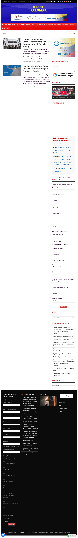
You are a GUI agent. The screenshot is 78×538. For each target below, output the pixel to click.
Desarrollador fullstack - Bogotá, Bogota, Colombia (61, 374)
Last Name (55, 220)
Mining (18, 25)
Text (56, 303)
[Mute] (70, 97)
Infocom (14, 25)
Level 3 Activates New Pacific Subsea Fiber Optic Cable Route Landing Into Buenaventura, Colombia (35, 68)
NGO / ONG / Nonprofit (58, 261)
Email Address (56, 188)
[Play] (54, 97)
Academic (54, 273)
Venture (23, 25)
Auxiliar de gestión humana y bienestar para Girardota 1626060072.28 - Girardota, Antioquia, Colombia (30, 434)
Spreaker (62, 162)
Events (8, 28)
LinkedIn (69, 168)
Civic (37, 25)
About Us (29, 1)
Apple (62, 156)
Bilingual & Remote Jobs (60, 323)
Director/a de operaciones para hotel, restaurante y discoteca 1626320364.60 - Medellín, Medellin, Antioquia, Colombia (63, 362)
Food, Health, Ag (43, 25)
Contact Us (14, 1)
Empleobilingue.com (28, 395)
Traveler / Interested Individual (60, 287)
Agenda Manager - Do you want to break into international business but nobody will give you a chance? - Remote (63, 330)
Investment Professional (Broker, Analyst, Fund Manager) (63, 280)
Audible (68, 156)
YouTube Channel (63, 147)
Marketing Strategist (28, 440)
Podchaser (65, 165)
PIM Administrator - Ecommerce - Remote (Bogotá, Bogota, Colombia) (30, 426)
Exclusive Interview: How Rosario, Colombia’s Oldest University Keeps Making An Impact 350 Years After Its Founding (35, 43)
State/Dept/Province (57, 234)
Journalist (54, 293)
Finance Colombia (24, 532)
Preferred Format (57, 298)
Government (55, 254)
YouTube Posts (58, 150)
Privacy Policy (22, 1)
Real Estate (50, 25)
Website (55, 144)
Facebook (61, 168)
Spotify (61, 159)
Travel (33, 25)
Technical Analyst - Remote (30, 422)
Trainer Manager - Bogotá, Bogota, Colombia (30, 444)
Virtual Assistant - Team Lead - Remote (29, 454)
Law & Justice (65, 25)
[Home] (2, 25)
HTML (56, 300)
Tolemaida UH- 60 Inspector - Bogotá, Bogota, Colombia (30, 449)
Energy (9, 25)
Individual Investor (57, 267)
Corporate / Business (57, 248)
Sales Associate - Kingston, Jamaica (63, 336)
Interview (72, 25)
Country (54, 201)
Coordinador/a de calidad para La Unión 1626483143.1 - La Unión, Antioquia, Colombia (64, 344)
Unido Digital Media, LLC (51, 1)
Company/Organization (58, 194)
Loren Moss (37, 61)
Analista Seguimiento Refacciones (62, 357)
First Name (55, 207)
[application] (63, 92)
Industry (28, 25)
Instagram (58, 171)
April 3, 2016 (30, 61)
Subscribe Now (6, 1)
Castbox (57, 165)
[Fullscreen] (73, 97)
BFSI (6, 25)
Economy (59, 25)
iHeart (55, 159)
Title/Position (55, 213)
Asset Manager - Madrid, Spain (61, 339)
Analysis (3, 28)
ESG (55, 25)
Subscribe (63, 144)
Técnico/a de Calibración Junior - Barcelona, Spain (62, 350)
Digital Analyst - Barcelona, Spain (62, 354)
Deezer (69, 162)
